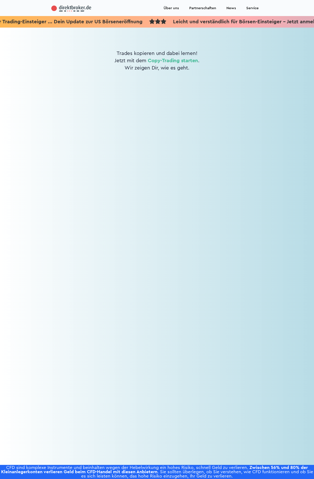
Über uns (171, 8)
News (231, 8)
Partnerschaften (202, 8)
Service (252, 8)
